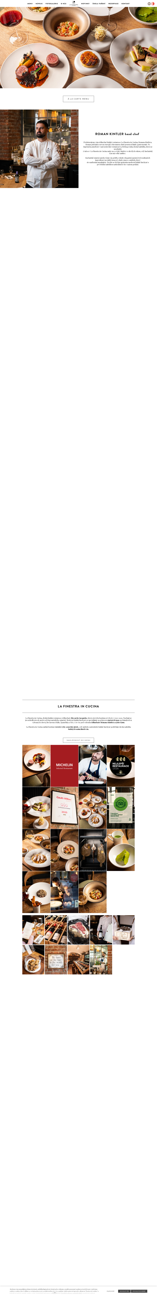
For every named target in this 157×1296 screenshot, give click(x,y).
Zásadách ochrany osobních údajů (71, 1293)
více (55, 1292)
